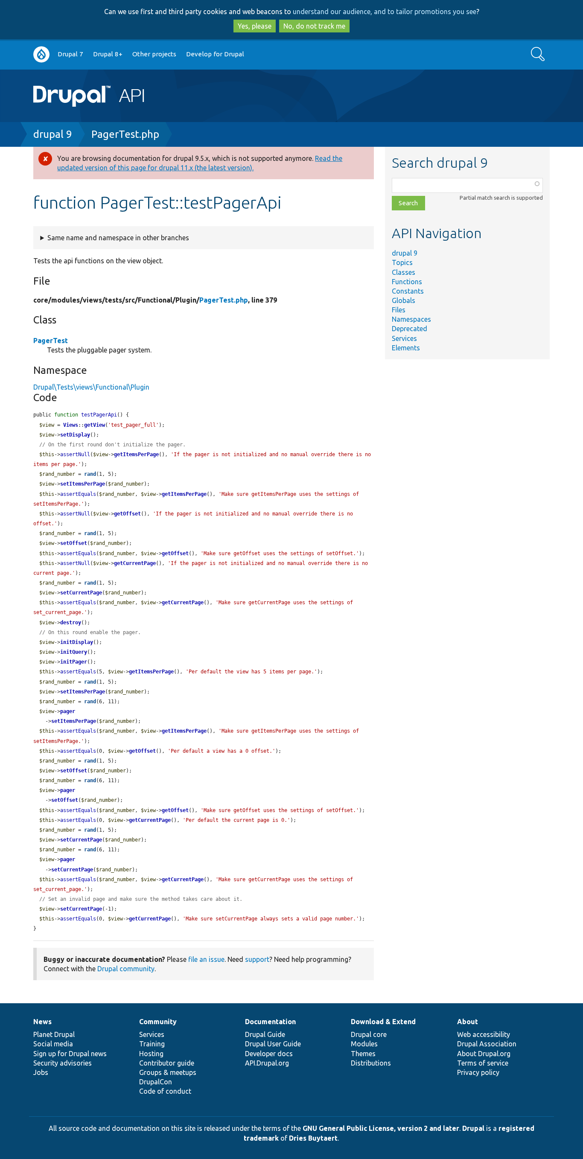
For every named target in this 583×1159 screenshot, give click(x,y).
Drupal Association (486, 1044)
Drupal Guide (265, 1034)
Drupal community (125, 969)
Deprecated (409, 328)
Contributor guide (166, 1063)
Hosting (151, 1053)
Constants (408, 291)
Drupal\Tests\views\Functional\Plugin (91, 387)
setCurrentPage (81, 593)
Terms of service (482, 1063)
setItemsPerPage (82, 484)
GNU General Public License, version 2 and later (381, 1128)
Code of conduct (165, 1091)
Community (158, 1021)
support (257, 959)
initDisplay (76, 642)
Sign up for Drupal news (70, 1053)
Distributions (371, 1063)
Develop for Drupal (215, 54)
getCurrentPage (135, 563)
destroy (70, 623)
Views (70, 425)
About (467, 1021)
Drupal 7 (70, 54)
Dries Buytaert (313, 1138)
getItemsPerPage (136, 454)
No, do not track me (314, 26)
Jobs (40, 1072)
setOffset (73, 543)
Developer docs (269, 1053)
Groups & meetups (167, 1072)
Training (152, 1044)
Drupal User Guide (273, 1044)
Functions (407, 281)
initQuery (73, 652)
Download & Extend (383, 1021)
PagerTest (50, 340)
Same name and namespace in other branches (118, 238)
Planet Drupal (54, 1034)
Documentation (270, 1021)
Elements (406, 348)
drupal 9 (52, 134)
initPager (73, 662)
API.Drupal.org (267, 1063)
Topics (402, 262)
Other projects (154, 54)
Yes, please (254, 26)
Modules (364, 1044)
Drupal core (369, 1034)
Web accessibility (483, 1034)
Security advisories (62, 1063)
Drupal (473, 1128)
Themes (363, 1053)
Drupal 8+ (107, 54)
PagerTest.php (125, 134)
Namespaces (411, 319)
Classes (403, 272)
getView (94, 425)
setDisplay (75, 435)
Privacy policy (478, 1072)
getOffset (127, 514)
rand (90, 474)
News (42, 1021)
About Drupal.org (483, 1053)
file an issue (206, 959)
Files (398, 310)
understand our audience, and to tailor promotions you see (384, 11)
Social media (53, 1044)
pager (67, 711)
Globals (403, 300)
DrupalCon (155, 1082)
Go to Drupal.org (41, 54)
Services (404, 338)
